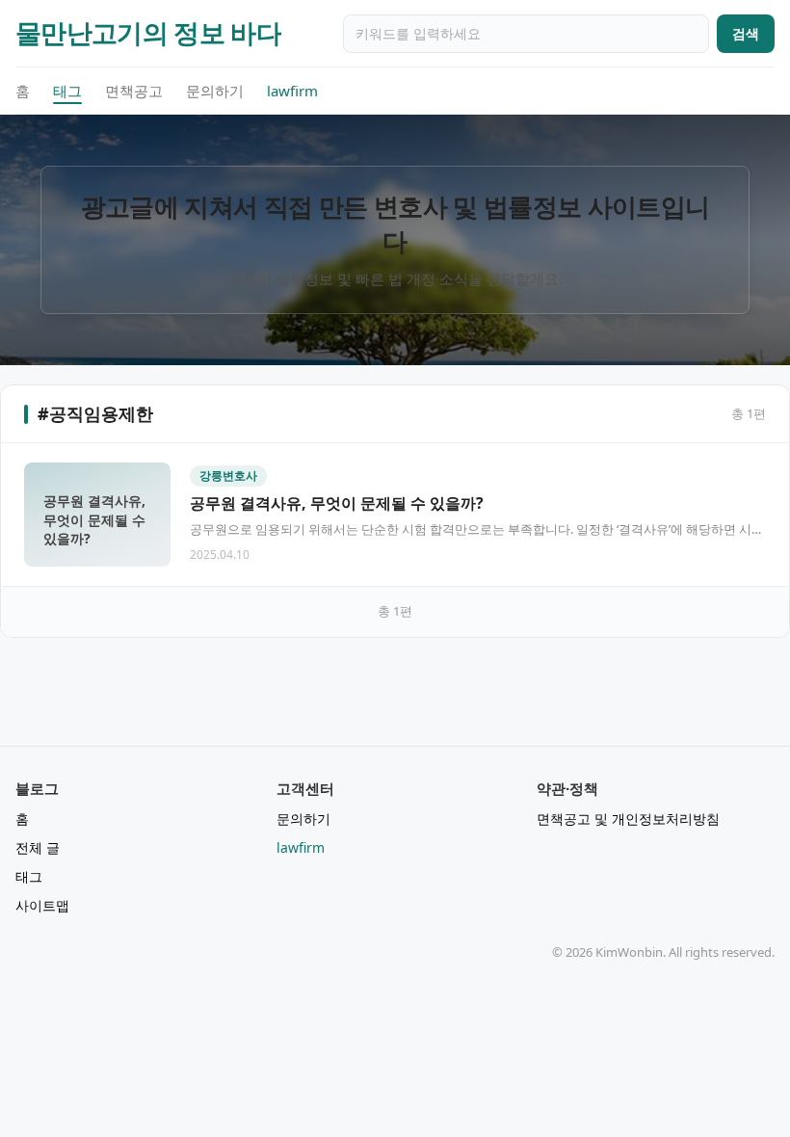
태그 (67, 90)
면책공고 (134, 90)
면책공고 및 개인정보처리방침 (628, 818)
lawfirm (292, 90)
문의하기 (215, 90)
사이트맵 (42, 905)
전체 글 (37, 847)
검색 (745, 33)
